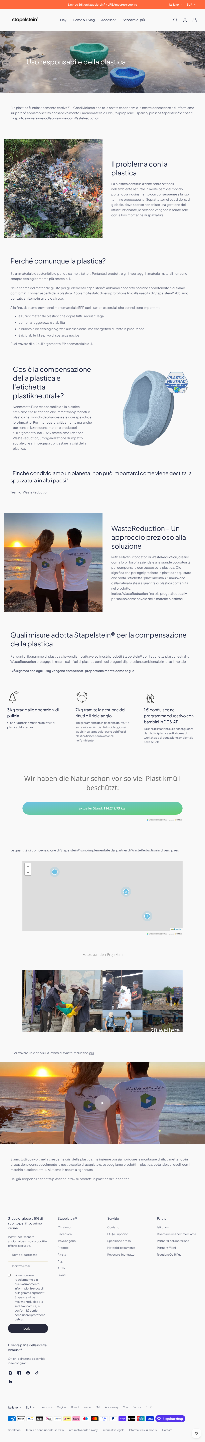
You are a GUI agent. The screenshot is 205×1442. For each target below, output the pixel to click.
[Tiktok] (36, 1372)
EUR (189, 4)
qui (89, 344)
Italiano (174, 4)
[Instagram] (10, 1372)
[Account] (185, 19)
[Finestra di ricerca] (175, 19)
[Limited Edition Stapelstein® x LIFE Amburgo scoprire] (102, 4)
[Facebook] (19, 1372)
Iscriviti (28, 1328)
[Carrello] (194, 19)
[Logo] (25, 19)
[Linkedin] (10, 1381)
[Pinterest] (28, 1372)
